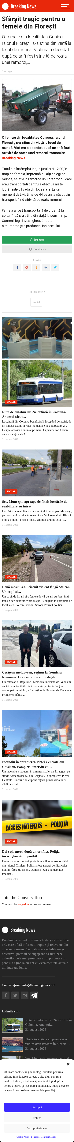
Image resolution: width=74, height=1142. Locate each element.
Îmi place (38, 239)
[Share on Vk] (46, 267)
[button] (68, 1064)
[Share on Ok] (36, 267)
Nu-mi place (39, 249)
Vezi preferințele (37, 1128)
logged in (23, 904)
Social (36, 302)
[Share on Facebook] (17, 267)
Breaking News (13, 158)
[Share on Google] (27, 267)
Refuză (37, 1117)
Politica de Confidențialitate (43, 1137)
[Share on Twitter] (55, 267)
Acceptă (37, 1107)
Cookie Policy (23, 1137)
